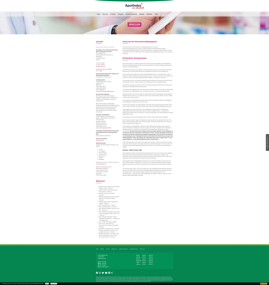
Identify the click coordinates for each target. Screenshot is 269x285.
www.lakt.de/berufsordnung (108, 91)
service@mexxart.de (100, 66)
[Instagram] (100, 273)
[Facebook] (97, 273)
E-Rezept (113, 14)
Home (98, 14)
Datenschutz (114, 249)
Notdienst (149, 14)
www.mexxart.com (100, 140)
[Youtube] (106, 273)
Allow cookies (264, 283)
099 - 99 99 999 (103, 261)
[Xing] (112, 273)
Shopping (120, 14)
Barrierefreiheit (134, 249)
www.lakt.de (102, 89)
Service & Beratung (131, 14)
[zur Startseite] (134, 5)
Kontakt (102, 249)
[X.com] (103, 273)
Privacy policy (54, 283)
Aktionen (141, 14)
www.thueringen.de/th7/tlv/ (105, 128)
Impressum (142, 249)
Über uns (105, 14)
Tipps (156, 14)
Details (47, 283)
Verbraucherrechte (123, 249)
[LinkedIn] (109, 273)
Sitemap (107, 249)
